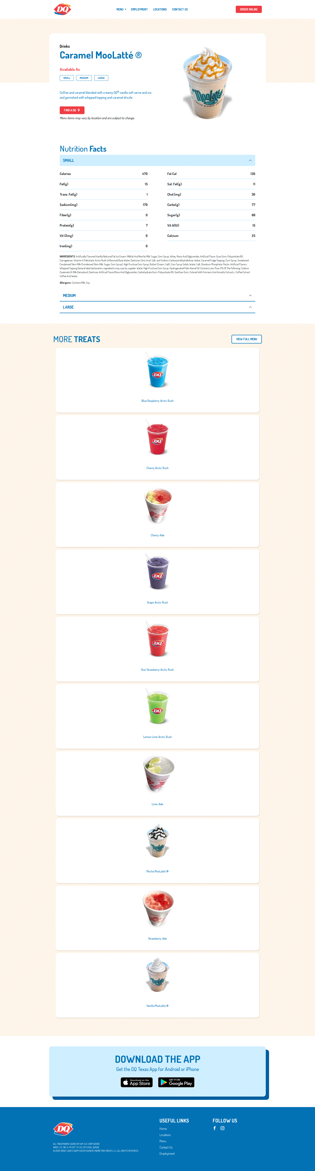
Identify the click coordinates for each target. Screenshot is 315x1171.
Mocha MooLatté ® (157, 871)
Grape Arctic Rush (157, 602)
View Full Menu (246, 339)
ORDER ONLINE (249, 9)
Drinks (65, 46)
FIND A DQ (70, 110)
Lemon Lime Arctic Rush (157, 737)
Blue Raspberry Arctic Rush (158, 401)
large (68, 307)
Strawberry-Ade (157, 938)
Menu (119, 9)
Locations (160, 9)
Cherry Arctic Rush (157, 468)
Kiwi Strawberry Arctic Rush (157, 669)
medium (69, 295)
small (68, 160)
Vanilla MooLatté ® (157, 1006)
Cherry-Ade (157, 535)
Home (163, 1128)
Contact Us (180, 9)
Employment (139, 9)
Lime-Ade (157, 804)
